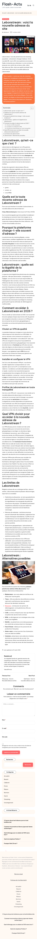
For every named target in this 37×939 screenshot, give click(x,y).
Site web (4, 737)
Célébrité (6, 782)
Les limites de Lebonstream (12, 133)
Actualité (6, 776)
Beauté (6, 779)
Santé (6, 796)
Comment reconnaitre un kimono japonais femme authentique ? (18, 827)
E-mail (4, 728)
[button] (8, 669)
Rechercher (9, 759)
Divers (6, 786)
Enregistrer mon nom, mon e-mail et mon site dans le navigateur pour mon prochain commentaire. (16, 746)
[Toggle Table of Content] (31, 108)
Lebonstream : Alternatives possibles (14, 135)
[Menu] (28, 5)
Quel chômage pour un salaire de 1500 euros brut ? (17, 833)
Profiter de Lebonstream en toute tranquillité (18, 128)
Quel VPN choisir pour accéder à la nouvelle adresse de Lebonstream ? (16, 131)
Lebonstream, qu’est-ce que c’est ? (14, 110)
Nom (4, 720)
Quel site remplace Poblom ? (12, 839)
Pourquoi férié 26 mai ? (10, 843)
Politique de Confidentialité (19, 880)
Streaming (5, 19)
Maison (6, 789)
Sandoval (8, 656)
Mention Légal (18, 874)
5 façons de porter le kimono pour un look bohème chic (16, 821)
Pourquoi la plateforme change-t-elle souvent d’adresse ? (17, 117)
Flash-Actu (12, 4)
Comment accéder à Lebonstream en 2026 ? (16, 123)
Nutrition (6, 792)
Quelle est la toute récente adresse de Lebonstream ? (15, 113)
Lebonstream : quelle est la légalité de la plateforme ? (15, 120)
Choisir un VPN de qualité (13, 125)
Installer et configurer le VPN (14, 126)
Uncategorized (8, 802)
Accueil (4, 13)
